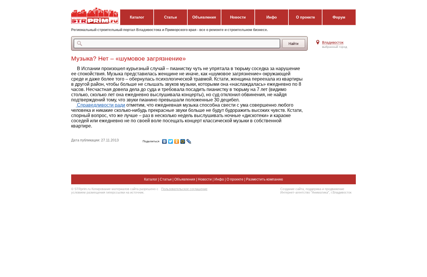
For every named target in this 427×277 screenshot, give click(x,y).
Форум (339, 17)
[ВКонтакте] (165, 141)
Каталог (137, 17)
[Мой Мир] (183, 141)
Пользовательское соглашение (184, 189)
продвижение (334, 189)
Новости (238, 17)
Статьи (170, 17)
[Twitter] (171, 141)
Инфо (271, 17)
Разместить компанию (264, 179)
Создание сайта (292, 189)
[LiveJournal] (189, 141)
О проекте (305, 17)
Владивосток (332, 43)
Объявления (204, 17)
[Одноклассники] (177, 141)
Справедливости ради (100, 105)
